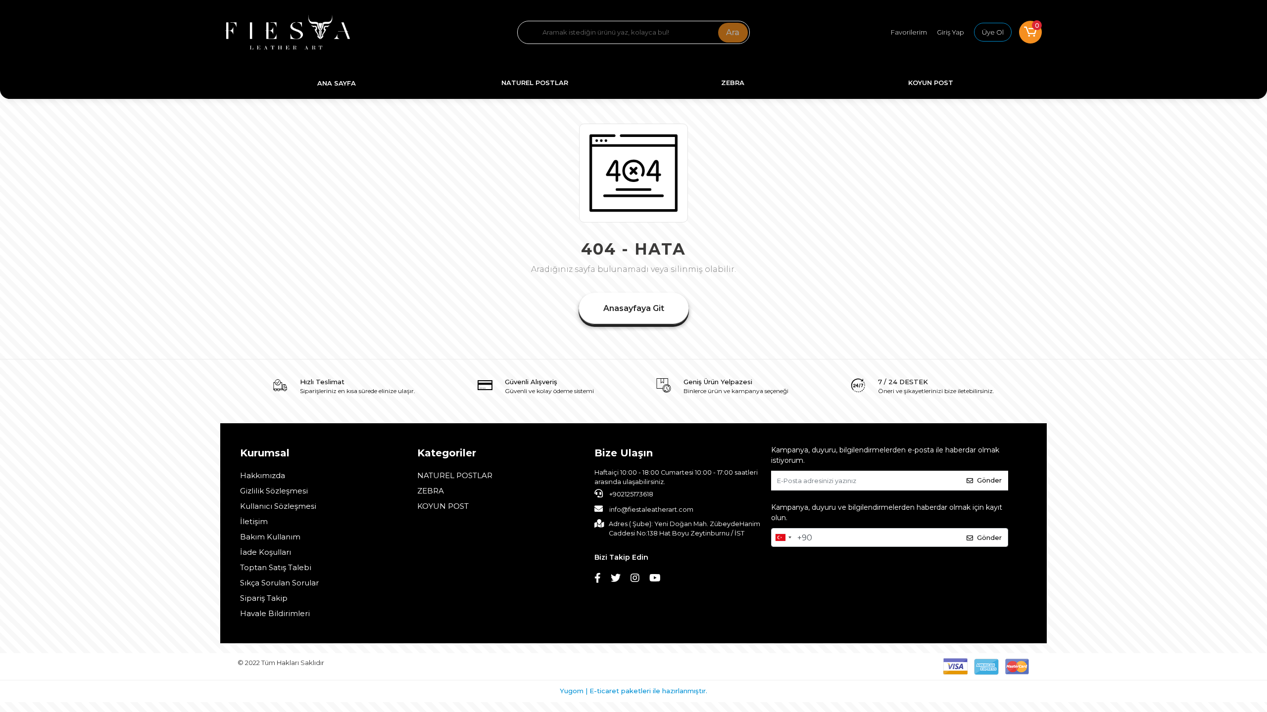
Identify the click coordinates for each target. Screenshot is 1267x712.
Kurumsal (265, 453)
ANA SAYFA (336, 83)
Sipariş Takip (264, 598)
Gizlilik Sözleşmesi (274, 490)
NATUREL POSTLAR (454, 475)
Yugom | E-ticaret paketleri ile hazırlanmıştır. (633, 691)
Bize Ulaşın (623, 453)
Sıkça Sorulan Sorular (279, 582)
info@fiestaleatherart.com (651, 509)
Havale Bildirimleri (275, 613)
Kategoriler (446, 453)
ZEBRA (430, 490)
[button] (1030, 32)
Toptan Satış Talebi (275, 567)
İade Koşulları (265, 552)
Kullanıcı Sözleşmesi (278, 506)
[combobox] (783, 537)
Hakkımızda (262, 475)
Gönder (989, 480)
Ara (732, 32)
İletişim (254, 521)
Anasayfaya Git (633, 308)
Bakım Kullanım (270, 536)
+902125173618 (630, 494)
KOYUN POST (443, 506)
